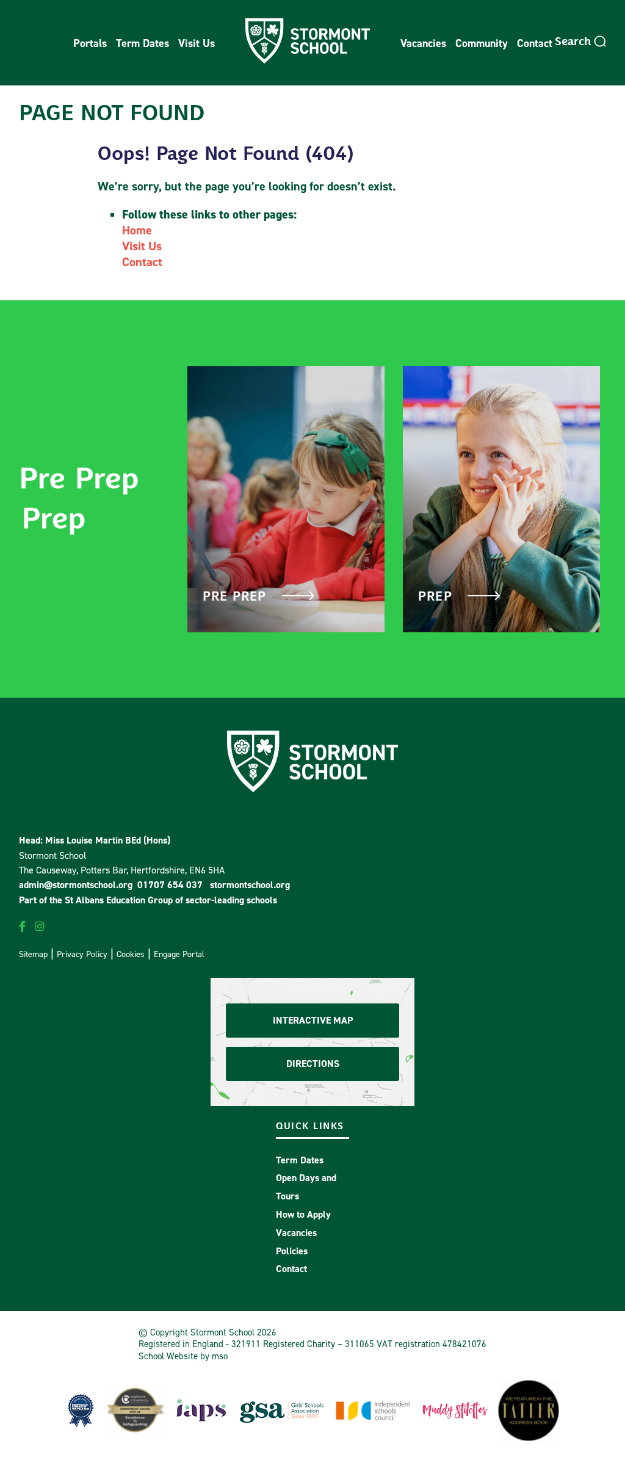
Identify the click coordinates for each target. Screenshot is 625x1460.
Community (481, 43)
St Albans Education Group (119, 900)
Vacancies (423, 43)
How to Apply (303, 1214)
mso (220, 1356)
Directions (312, 1063)
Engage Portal (179, 954)
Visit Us (196, 43)
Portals (90, 43)
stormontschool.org (250, 884)
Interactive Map (313, 1020)
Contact (534, 43)
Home (137, 230)
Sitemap (33, 954)
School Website (168, 1356)
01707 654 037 (170, 884)
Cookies (131, 954)
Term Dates (142, 43)
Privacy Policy (82, 954)
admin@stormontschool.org (75, 884)
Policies (292, 1251)
